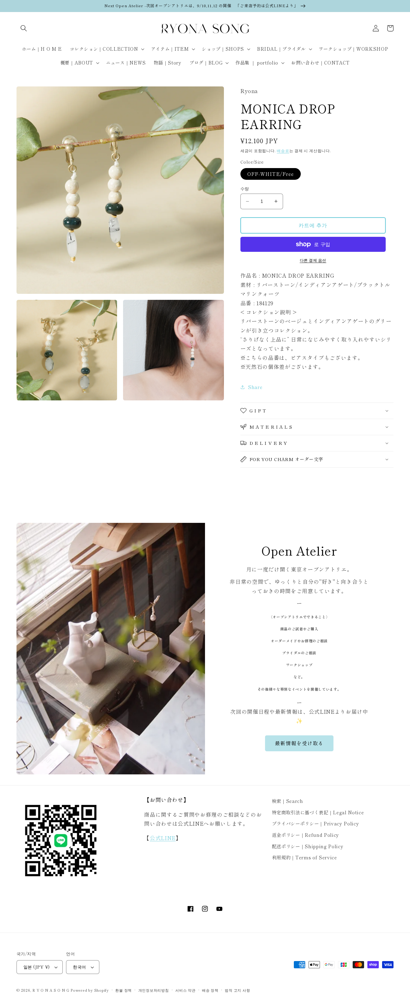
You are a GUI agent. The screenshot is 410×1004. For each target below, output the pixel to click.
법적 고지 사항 (237, 990)
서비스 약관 (185, 990)
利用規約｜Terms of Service (304, 857)
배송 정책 (210, 990)
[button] (24, 28)
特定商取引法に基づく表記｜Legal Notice (318, 812)
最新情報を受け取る (299, 743)
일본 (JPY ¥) (36, 966)
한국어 (79, 966)
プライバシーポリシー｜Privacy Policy (315, 823)
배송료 (283, 150)
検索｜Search (287, 800)
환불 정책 (123, 990)
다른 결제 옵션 (313, 260)
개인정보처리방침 (153, 990)
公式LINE (163, 838)
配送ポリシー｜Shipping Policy (308, 846)
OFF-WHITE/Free (270, 173)
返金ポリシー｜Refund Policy (305, 834)
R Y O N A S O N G (50, 990)
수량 (244, 188)
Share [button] (255, 387)
